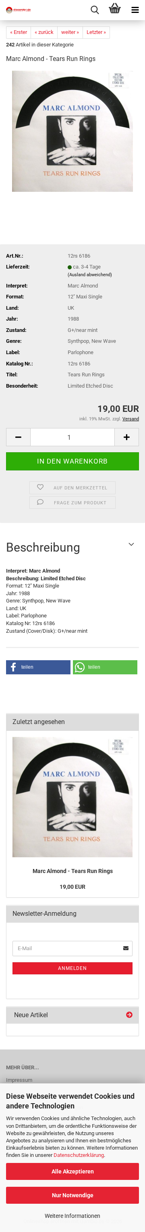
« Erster (18, 32)
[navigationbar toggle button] (135, 10)
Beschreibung (43, 547)
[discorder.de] (16, 10)
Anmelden (72, 968)
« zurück (44, 32)
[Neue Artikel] (129, 1015)
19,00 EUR (72, 887)
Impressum (19, 1080)
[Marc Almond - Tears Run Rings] (72, 131)
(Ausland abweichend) (90, 274)
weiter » (70, 32)
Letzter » (96, 32)
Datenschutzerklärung (79, 1155)
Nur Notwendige (72, 1195)
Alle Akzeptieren (73, 1171)
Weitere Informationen (72, 1216)
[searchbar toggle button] (95, 10)
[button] (18, 437)
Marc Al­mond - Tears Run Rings (73, 871)
